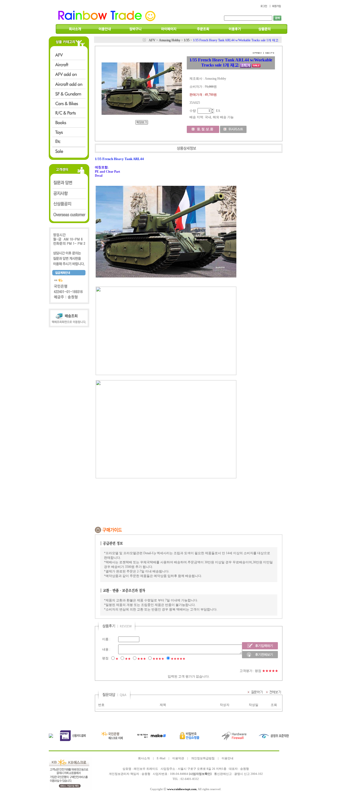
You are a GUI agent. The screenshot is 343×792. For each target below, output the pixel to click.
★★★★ (158, 659)
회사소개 (144, 758)
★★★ (141, 659)
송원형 (145, 773)
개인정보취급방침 (203, 758)
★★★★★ (178, 659)
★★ (128, 659)
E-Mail (161, 758)
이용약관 (178, 758)
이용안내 (227, 758)
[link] (166, 276)
